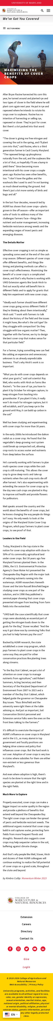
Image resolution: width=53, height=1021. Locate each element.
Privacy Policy (36, 984)
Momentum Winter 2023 (34, 878)
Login (26, 967)
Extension (26, 917)
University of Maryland (26, 3)
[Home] (14, 10)
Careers (26, 924)
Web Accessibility (18, 984)
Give (26, 959)
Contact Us (26, 938)
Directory (26, 931)
